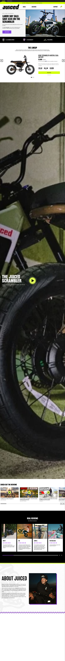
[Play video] (32, 281)
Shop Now (49, 72)
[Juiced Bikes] (11, 6)
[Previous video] (61, 504)
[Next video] (63, 504)
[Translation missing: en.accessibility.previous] (60, 555)
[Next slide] (63, 60)
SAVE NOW (7, 31)
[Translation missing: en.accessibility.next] (62, 555)
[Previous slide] (2, 60)
